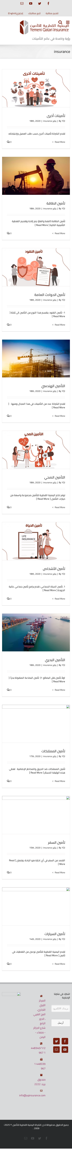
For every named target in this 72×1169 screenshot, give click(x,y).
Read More (59, 142)
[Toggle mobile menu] (68, 22)
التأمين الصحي (54, 477)
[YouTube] (65, 1049)
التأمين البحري (55, 660)
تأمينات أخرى (56, 116)
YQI (63, 121)
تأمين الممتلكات (53, 751)
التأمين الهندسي (53, 386)
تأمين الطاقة (55, 203)
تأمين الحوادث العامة (49, 295)
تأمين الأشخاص (54, 569)
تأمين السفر (56, 842)
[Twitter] (56, 1041)
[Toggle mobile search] (60, 22)
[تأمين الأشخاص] (36, 541)
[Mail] (56, 1049)
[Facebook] (65, 1041)
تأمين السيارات (55, 934)
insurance (47, 121)
